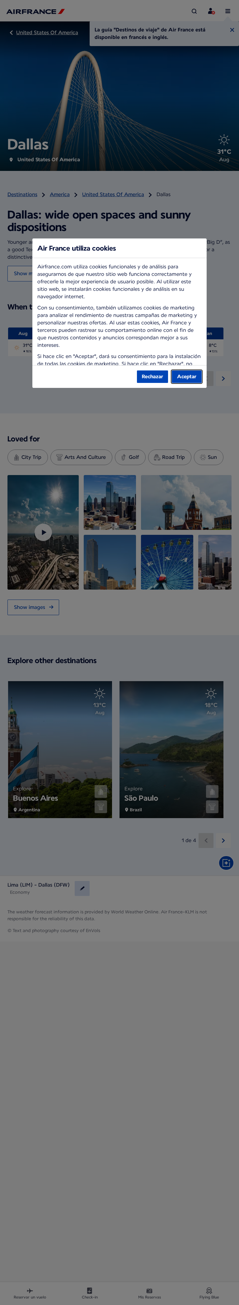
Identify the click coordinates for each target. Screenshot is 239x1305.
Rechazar (152, 376)
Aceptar (186, 376)
